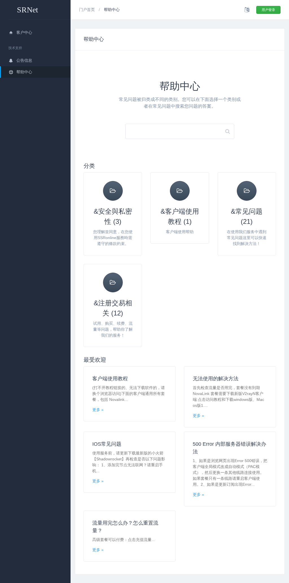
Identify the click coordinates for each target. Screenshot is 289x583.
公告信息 (24, 60)
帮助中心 (24, 72)
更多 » (98, 409)
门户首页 (87, 9)
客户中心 (24, 32)
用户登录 (268, 10)
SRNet (27, 9)
